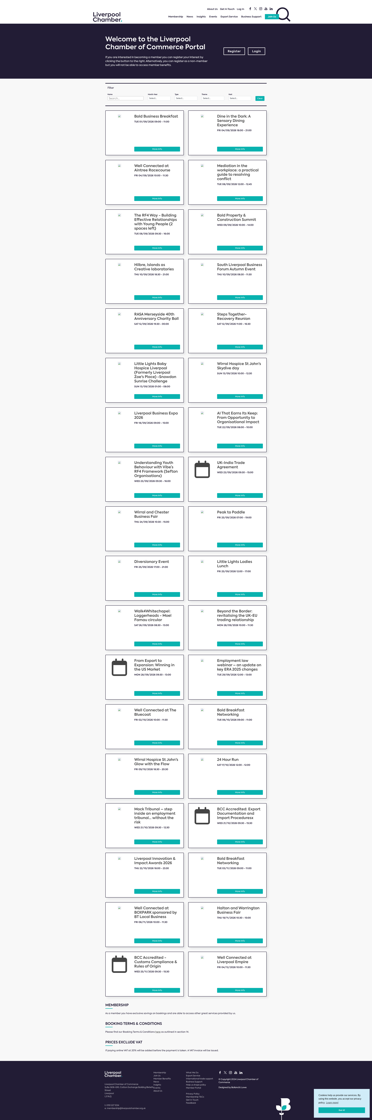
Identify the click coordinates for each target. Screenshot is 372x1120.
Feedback (191, 1103)
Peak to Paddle (231, 512)
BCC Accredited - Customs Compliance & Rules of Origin (155, 962)
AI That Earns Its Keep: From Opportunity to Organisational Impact (238, 417)
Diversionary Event (151, 561)
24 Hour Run (228, 759)
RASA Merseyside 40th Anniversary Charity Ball (156, 316)
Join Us (272, 16)
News (190, 16)
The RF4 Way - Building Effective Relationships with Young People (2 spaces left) (155, 222)
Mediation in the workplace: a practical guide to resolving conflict (238, 172)
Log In (240, 9)
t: (112, 1105)
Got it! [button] (342, 1110)
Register (234, 51)
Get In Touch (227, 9)
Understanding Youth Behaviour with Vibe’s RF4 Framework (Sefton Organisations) (156, 469)
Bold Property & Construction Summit (236, 217)
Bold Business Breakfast (156, 116)
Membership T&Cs (195, 1096)
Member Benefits (162, 1078)
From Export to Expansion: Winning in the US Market (154, 665)
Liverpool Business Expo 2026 (156, 415)
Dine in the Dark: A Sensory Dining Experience (234, 121)
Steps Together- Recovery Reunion (233, 316)
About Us (212, 9)
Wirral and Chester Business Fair (151, 514)
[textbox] (125, 98)
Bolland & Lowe (239, 1087)
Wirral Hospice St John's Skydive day (239, 366)
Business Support (251, 16)
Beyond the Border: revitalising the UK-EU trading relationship (237, 615)
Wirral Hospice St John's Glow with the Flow (156, 761)
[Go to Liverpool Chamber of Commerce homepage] (107, 20)
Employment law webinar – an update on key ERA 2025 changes (239, 665)
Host (230, 94)
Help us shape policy (196, 1084)
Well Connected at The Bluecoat (155, 712)
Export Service (229, 16)
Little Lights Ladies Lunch (234, 564)
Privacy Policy (193, 1093)
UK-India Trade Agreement (231, 465)
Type (176, 94)
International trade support (199, 1078)
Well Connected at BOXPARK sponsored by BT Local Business (155, 912)
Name (110, 94)
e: (125, 1108)
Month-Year (152, 94)
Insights (201, 16)
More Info (157, 149)
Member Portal (193, 1087)
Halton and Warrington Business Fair (238, 910)
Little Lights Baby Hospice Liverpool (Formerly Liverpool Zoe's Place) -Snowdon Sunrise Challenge (155, 372)
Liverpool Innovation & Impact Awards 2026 (155, 860)
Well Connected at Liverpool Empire (234, 959)
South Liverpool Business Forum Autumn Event (239, 267)
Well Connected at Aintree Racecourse (152, 168)
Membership (175, 16)
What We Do (192, 1072)
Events (213, 16)
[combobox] (126, 98)
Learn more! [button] (332, 1102)
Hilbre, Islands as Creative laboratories (154, 267)
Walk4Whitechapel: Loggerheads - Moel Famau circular (152, 615)
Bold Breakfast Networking (230, 712)
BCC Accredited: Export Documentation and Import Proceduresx (238, 813)
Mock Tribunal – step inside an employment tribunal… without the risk (154, 816)
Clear (260, 98)
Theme (204, 94)
